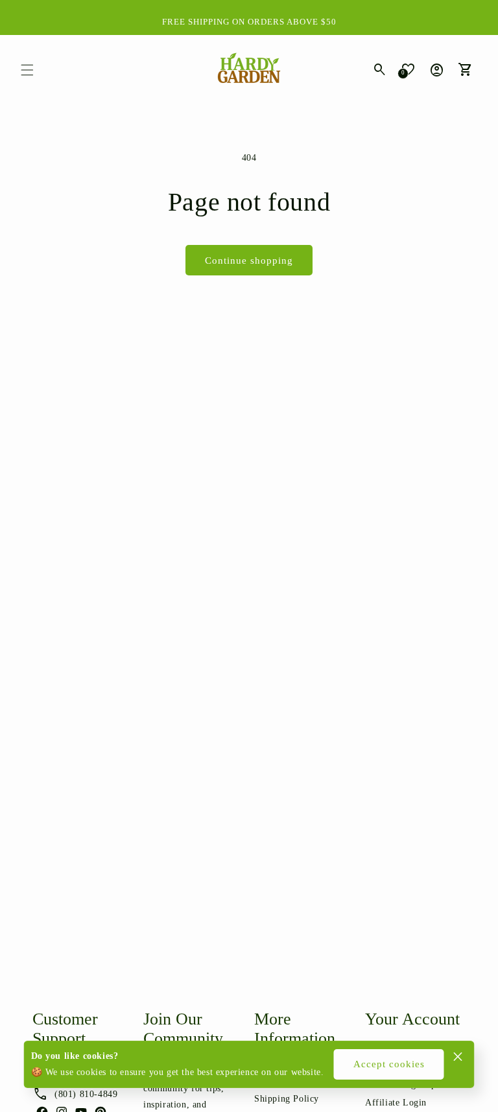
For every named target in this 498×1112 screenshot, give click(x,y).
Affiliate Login (396, 1102)
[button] (27, 70)
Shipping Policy (286, 1099)
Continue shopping (249, 260)
